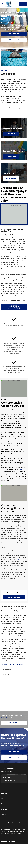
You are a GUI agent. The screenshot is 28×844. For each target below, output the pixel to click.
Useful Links (6, 674)
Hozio (13, 841)
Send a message (11, 178)
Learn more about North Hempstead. (12, 664)
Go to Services (11, 156)
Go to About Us (11, 134)
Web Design (4, 841)
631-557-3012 (21, 559)
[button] (2, 3)
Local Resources (7, 669)
